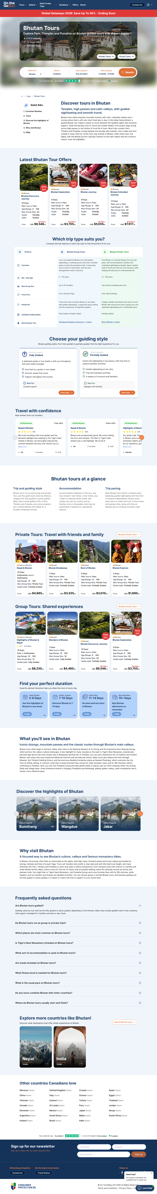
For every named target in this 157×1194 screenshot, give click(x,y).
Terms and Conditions (107, 1188)
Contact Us (137, 5)
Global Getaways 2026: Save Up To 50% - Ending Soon (79, 13)
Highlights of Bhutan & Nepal (137, 428)
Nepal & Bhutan (25, 428)
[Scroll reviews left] (15, 437)
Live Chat (147, 1188)
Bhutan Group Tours (128, 606)
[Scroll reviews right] (141, 437)
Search (129, 72)
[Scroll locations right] (140, 813)
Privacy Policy (125, 1188)
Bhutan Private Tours (127, 534)
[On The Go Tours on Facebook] (122, 1172)
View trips (64, 392)
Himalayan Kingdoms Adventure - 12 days (75, 322)
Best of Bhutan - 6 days (111, 322)
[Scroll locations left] (16, 813)
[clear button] (40, 73)
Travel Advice (44, 1173)
